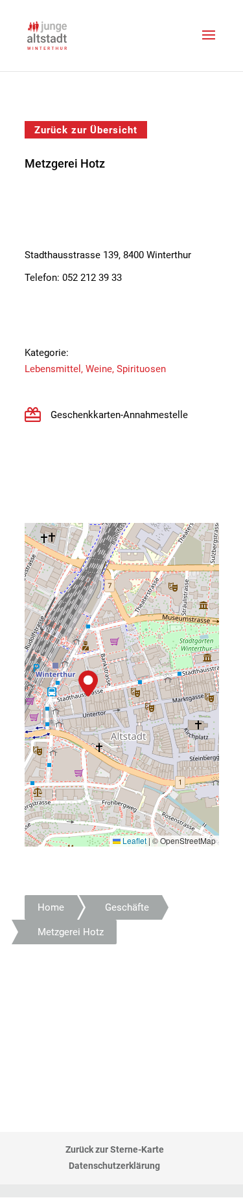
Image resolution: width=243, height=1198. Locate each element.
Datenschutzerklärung (114, 1165)
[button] (88, 683)
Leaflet (133, 840)
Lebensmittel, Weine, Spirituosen (95, 369)
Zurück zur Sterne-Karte (114, 1149)
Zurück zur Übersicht (85, 129)
